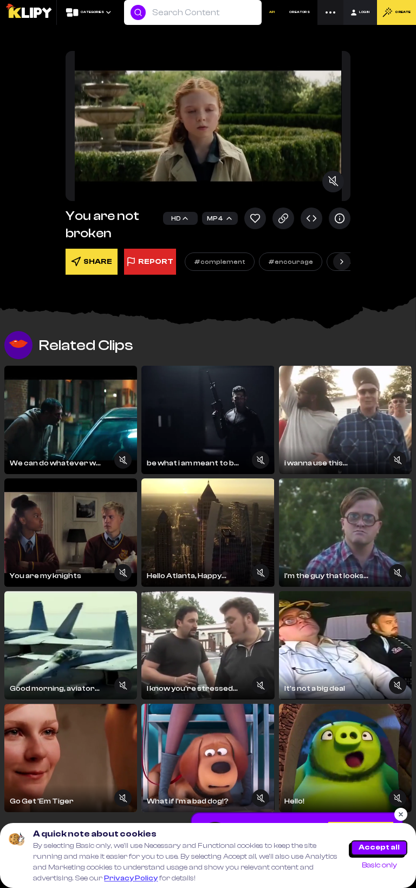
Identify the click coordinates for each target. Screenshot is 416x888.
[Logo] (28, 12)
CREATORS (299, 12)
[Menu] (330, 12)
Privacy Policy (131, 878)
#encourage (290, 261)
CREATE (403, 12)
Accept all (379, 847)
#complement (219, 261)
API (272, 12)
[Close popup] (400, 814)
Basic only (379, 865)
